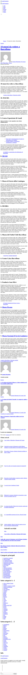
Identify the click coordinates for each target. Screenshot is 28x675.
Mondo (4, 629)
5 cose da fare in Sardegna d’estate (11, 485)
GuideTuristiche (4, 658)
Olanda (4, 631)
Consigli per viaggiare (5, 413)
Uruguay (5, 650)
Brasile (4, 595)
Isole (4, 8)
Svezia (4, 644)
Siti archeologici (6, 575)
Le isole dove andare (7, 561)
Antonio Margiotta (16, 61)
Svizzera (5, 645)
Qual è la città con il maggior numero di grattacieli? (15, 465)
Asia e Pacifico (4, 549)
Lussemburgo (6, 624)
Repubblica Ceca (7, 639)
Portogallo (5, 638)
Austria (4, 592)
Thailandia (5, 646)
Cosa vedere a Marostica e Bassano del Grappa (14, 440)
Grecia (4, 611)
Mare (4, 7)
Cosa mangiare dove (7, 569)
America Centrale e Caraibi (9, 585)
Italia (5, 531)
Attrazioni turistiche (7, 567)
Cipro (4, 599)
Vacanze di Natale (7, 576)
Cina (4, 598)
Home (4, 41)
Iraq (4, 615)
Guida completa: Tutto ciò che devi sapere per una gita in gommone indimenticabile (15, 525)
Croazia (5, 600)
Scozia (4, 640)
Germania (5, 609)
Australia (5, 590)
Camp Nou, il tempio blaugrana (10, 255)
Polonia (5, 636)
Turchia (5, 647)
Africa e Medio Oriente (8, 583)
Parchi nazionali (6, 572)
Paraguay (5, 634)
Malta (4, 627)
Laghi (4, 10)
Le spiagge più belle (7, 560)
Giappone (5, 610)
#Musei (10, 63)
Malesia (5, 625)
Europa (4, 606)
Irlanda (4, 616)
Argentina (5, 588)
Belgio (4, 593)
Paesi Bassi (5, 633)
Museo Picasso (7, 307)
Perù (4, 635)
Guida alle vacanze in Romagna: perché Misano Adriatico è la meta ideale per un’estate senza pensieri (15, 447)
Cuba (4, 601)
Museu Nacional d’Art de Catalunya (14, 336)
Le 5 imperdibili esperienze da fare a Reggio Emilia (15, 514)
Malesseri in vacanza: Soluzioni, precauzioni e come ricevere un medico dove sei (15, 496)
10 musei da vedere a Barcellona (10, 47)
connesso (8, 434)
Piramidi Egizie (6, 574)
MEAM (5, 156)
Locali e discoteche (7, 571)
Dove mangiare (6, 570)
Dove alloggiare (6, 577)
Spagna (2, 43)
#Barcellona (5, 63)
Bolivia (4, 594)
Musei (4, 12)
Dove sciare (5, 565)
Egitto (4, 604)
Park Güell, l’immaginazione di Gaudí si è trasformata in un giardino (15, 139)
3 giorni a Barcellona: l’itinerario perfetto (12, 95)
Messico (5, 628)
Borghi (4, 9)
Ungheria (5, 648)
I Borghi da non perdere (8, 563)
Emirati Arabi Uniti (7, 605)
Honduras (5, 612)
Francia (4, 607)
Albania (5, 584)
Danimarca (5, 602)
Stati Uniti (5, 642)
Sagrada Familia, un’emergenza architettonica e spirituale (13, 142)
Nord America (6, 630)
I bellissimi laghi (6, 564)
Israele (4, 617)
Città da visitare (6, 559)
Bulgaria (5, 596)
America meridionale (7, 587)
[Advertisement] (14, 27)
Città (4, 5)
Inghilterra (5, 613)
